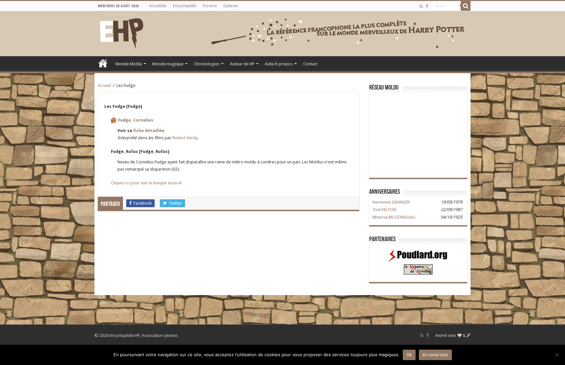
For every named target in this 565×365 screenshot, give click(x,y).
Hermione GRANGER (391, 202)
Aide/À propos (279, 63)
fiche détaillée (148, 130)
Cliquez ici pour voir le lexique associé (146, 182)
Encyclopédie (184, 6)
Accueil (102, 63)
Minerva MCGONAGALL (394, 217)
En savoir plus (435, 355)
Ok (409, 355)
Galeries (230, 6)
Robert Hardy (184, 137)
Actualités (157, 6)
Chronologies (206, 63)
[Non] (557, 355)
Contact (310, 63)
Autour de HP (242, 63)
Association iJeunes (160, 335)
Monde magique (167, 63)
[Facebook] (427, 6)
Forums (210, 6)
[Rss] (421, 6)
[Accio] (466, 6)
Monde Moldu (128, 63)
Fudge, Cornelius (135, 120)
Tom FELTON (384, 209)
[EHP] (121, 32)
